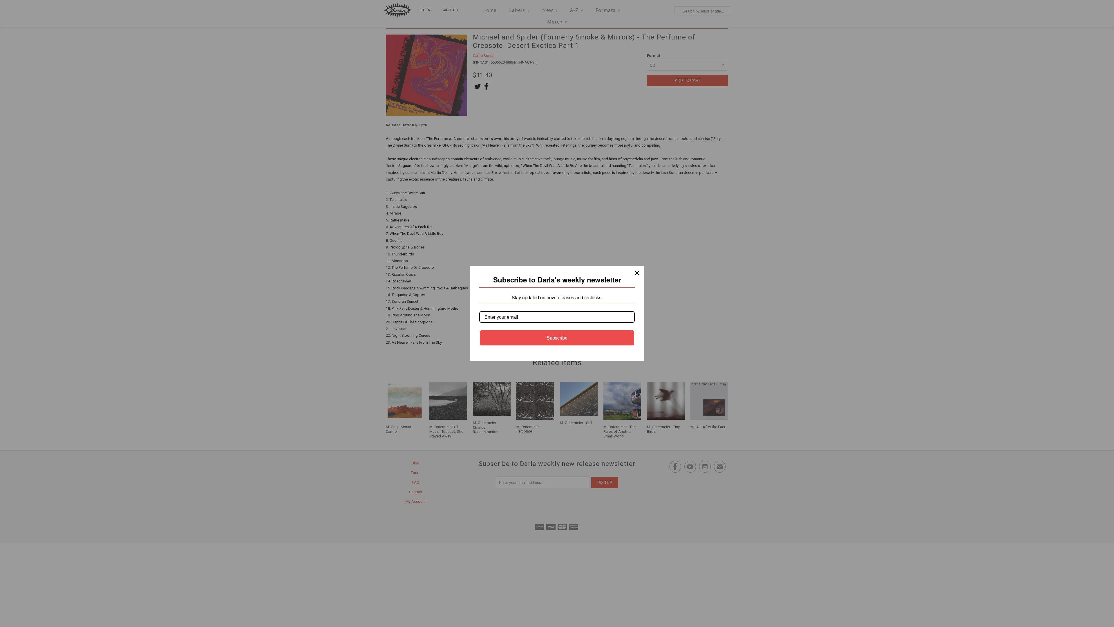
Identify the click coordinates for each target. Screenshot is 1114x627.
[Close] (637, 273)
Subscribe (557, 337)
